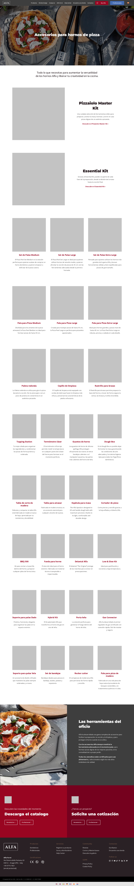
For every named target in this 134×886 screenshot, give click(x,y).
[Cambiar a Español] (74, 884)
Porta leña (81, 617)
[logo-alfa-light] (6, 2)
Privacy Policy (87, 864)
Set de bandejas (52, 673)
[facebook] (112, 860)
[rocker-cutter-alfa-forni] (81, 647)
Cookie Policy (87, 866)
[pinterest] (119, 860)
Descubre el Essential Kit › (95, 186)
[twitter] (124, 860)
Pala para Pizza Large (67, 323)
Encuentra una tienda (116, 850)
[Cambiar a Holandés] (77, 884)
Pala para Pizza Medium (29, 323)
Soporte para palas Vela (24, 673)
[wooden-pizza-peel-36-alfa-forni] (110, 647)
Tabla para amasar (53, 502)
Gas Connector (110, 617)
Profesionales (35, 850)
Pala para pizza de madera (109, 674)
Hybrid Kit (53, 617)
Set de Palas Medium (29, 255)
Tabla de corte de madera (24, 504)
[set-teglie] (53, 647)
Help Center (60, 853)
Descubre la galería (89, 853)
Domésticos (34, 848)
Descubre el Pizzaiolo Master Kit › (95, 124)
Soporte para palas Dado (24, 617)
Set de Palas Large (67, 255)
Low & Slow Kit (109, 561)
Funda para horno (52, 561)
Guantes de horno (81, 441)
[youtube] (114, 860)
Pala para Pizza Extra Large (105, 323)
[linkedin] (122, 860)
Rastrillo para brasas (105, 385)
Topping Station (24, 441)
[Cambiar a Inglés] (60, 884)
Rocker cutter (81, 673)
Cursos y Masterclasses (91, 850)
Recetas (85, 848)
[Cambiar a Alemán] (67, 884)
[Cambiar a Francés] (70, 884)
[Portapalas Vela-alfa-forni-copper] (24, 647)
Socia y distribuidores (64, 850)
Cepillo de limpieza (67, 385)
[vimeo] (127, 860)
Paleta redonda (29, 385)
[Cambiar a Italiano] (63, 884)
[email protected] (10, 868)
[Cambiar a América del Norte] (56, 884)
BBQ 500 (24, 561)
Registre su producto (63, 848)
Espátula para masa (81, 502)
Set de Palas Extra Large (104, 255)
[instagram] (109, 860)
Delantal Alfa (81, 561)
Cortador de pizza (109, 502)
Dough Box (109, 441)
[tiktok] (117, 860)
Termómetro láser (53, 441)
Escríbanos (113, 848)
